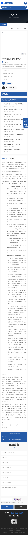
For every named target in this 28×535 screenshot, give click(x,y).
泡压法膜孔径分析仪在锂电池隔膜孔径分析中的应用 (15, 129)
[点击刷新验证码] (17, 499)
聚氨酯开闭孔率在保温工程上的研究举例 (13, 104)
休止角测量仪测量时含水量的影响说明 (13, 139)
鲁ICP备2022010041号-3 (15, 530)
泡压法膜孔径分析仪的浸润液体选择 (12, 149)
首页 (9, 28)
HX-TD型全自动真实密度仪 (14, 434)
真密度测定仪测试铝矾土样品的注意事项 (13, 134)
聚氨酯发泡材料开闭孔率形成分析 (12, 144)
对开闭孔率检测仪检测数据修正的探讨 (13, 124)
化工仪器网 (10, 532)
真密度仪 (19, 28)
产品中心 (3, 24)
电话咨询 (25, 121)
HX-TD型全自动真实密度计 (14, 439)
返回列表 (6, 436)
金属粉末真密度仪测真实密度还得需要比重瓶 (14, 119)
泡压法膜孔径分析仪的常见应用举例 (12, 114)
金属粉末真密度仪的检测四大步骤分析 (13, 109)
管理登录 (16, 532)
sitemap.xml (22, 532)
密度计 (24, 28)
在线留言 (11, 158)
